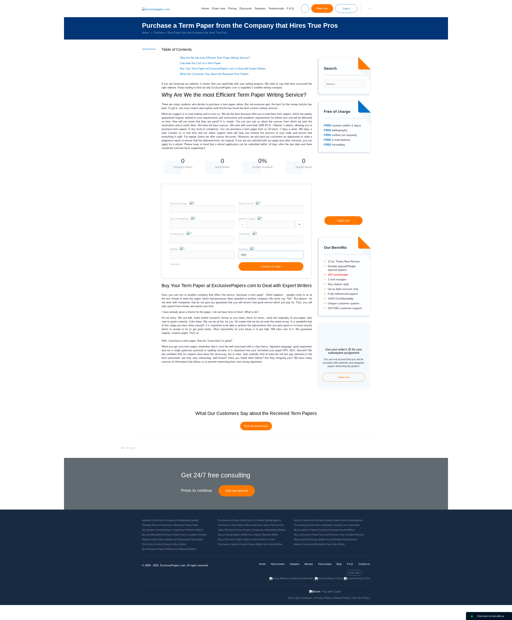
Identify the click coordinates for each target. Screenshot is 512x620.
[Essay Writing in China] (329, 578)
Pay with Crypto (331, 591)
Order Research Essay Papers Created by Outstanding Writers (252, 530)
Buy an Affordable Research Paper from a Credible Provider (174, 534)
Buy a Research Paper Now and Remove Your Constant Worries (329, 534)
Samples (260, 8)
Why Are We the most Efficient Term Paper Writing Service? (215, 57)
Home (205, 8)
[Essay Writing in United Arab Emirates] (291, 578)
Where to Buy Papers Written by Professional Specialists (172, 539)
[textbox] (271, 209)
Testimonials (276, 8)
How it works (278, 564)
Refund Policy (342, 597)
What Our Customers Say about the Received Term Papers (214, 73)
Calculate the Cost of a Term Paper (200, 63)
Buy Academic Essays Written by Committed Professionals (325, 539)
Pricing (232, 8)
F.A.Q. (291, 8)
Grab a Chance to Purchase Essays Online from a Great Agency (328, 520)
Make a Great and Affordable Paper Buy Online (319, 544)
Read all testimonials (256, 426)
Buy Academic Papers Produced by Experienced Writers (324, 530)
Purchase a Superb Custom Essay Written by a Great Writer (250, 544)
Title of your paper (178, 203)
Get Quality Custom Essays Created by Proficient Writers (172, 530)
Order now (218, 8)
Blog (339, 564)
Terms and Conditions (300, 597)
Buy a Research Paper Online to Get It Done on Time (246, 539)
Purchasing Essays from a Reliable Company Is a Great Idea (327, 525)
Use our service (237, 490)
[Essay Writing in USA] (357, 578)
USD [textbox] (243, 254)
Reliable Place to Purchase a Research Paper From (170, 525)
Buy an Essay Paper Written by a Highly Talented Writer (248, 534)
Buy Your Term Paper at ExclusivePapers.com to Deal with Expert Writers (223, 68)
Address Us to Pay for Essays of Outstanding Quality (170, 520)
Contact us (364, 564)
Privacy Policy (323, 597)
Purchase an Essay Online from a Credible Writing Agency (249, 520)
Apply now (343, 220)
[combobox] (271, 212)
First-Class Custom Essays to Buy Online (164, 544)
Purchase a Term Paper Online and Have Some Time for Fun (251, 525)
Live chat (354, 572)
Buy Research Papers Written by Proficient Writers (169, 549)
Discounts (245, 8)
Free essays (324, 564)
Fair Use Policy (361, 597)
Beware (309, 564)
